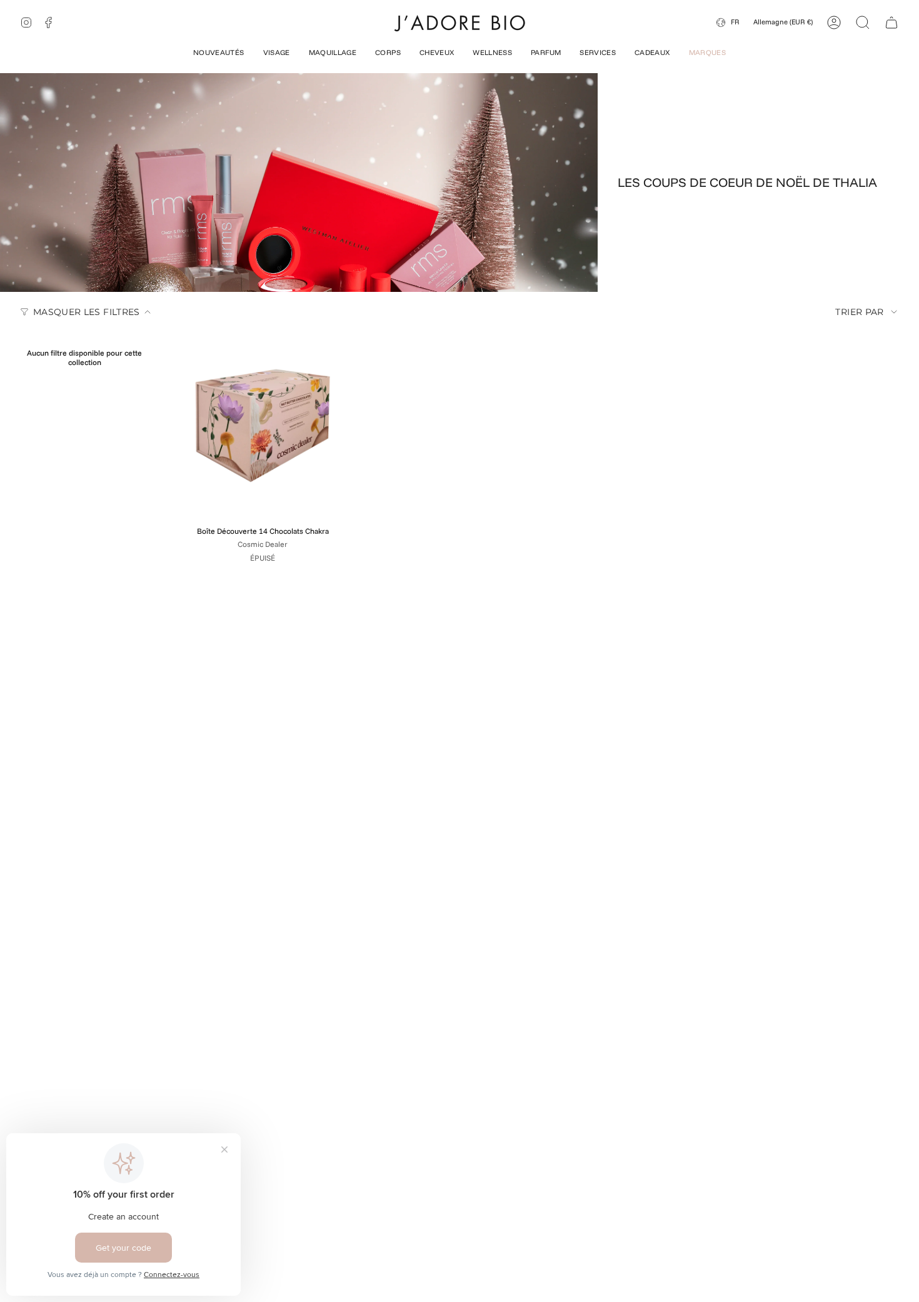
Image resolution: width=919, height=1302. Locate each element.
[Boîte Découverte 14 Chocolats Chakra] (262, 425)
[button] (219, 53)
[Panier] (891, 22)
